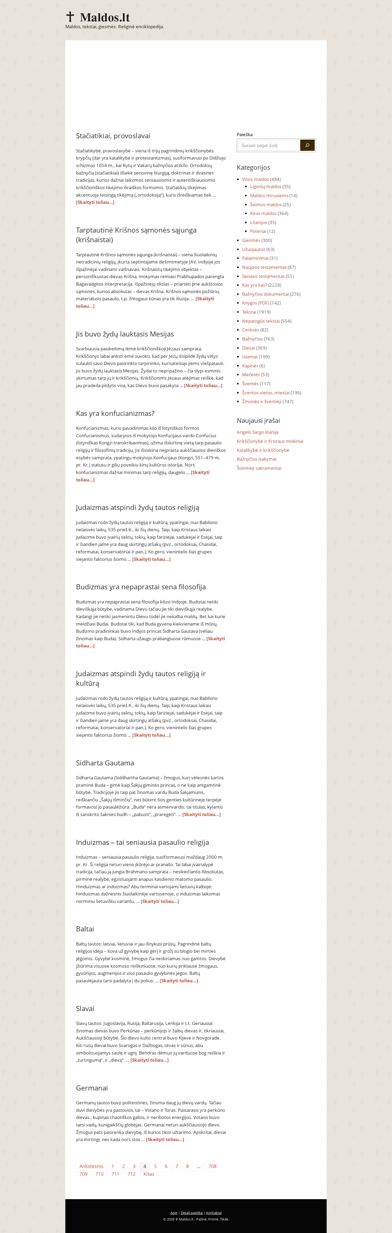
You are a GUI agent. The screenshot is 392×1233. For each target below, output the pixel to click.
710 (99, 1174)
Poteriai (262, 231)
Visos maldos (261, 179)
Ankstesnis (91, 1166)
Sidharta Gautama (105, 763)
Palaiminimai (260, 258)
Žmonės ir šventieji (267, 401)
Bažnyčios (258, 339)
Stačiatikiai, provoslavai (113, 135)
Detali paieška (192, 1212)
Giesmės (257, 240)
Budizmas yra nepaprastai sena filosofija (141, 586)
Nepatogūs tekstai (266, 321)
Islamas (256, 357)
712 (131, 1174)
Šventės (256, 383)
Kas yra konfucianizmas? (115, 413)
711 (115, 1174)
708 (213, 1166)
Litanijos (263, 222)
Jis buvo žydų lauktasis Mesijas (125, 334)
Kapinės (253, 366)
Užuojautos (258, 249)
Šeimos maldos (270, 204)
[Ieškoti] (307, 145)
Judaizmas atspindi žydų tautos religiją (137, 507)
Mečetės (255, 374)
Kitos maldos (269, 213)
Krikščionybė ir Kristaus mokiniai (270, 441)
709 (83, 1174)
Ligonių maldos (270, 186)
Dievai (254, 348)
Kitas (148, 1174)
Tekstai (256, 312)
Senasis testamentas (268, 276)
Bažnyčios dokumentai (271, 294)
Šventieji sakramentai (259, 468)
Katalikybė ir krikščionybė (263, 450)
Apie (173, 1212)
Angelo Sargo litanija (257, 432)
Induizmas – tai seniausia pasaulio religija (142, 842)
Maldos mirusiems (273, 195)
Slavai (85, 1008)
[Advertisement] (196, 91)
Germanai (92, 1088)
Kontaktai (214, 1212)
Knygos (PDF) (261, 303)
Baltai (85, 929)
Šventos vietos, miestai (271, 393)
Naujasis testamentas (269, 267)
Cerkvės (255, 330)
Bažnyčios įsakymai (257, 459)
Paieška (245, 134)
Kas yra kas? (261, 285)
